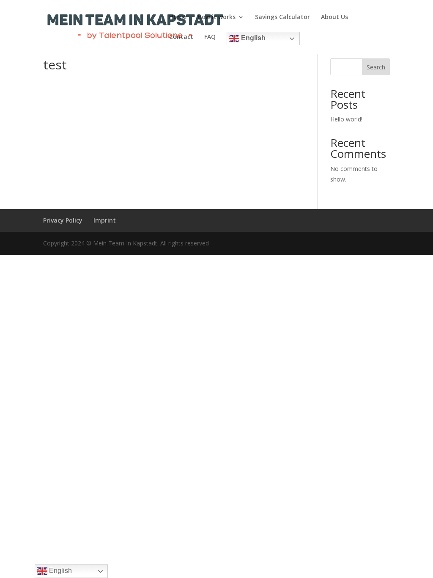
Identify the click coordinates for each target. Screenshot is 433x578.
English (252, 37)
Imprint (104, 220)
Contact (181, 37)
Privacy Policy (62, 220)
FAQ (210, 37)
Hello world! (346, 119)
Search (376, 67)
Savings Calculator (282, 17)
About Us (334, 17)
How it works (216, 17)
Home (177, 17)
